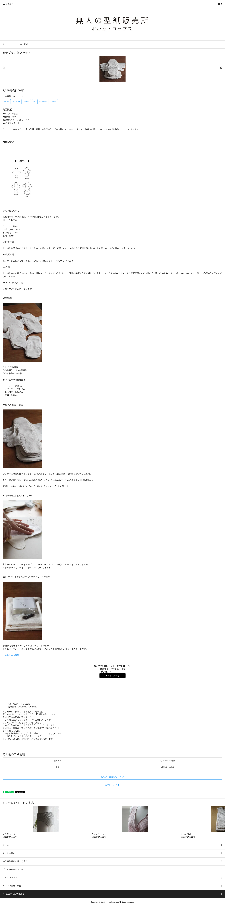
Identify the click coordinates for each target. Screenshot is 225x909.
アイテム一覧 (43, 101)
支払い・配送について (111, 777)
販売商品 (27, 101)
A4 (34, 101)
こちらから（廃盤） (12, 655)
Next (221, 68)
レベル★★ (16, 101)
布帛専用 (7, 101)
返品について (111, 785)
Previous (4, 68)
